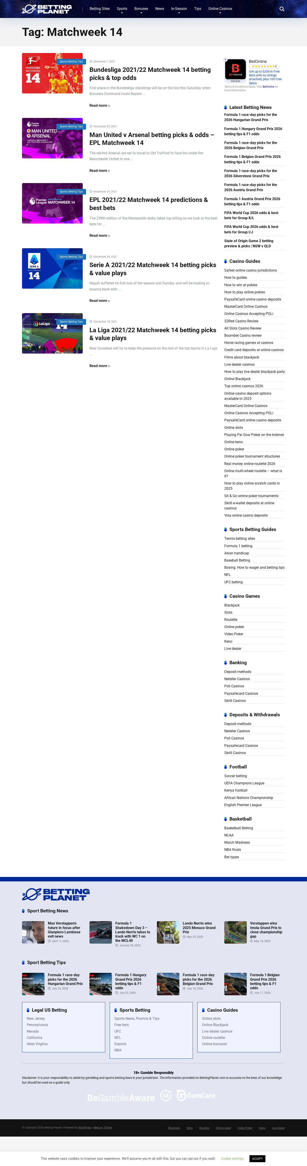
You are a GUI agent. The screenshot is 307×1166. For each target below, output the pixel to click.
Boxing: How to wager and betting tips (254, 567)
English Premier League (243, 805)
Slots (228, 612)
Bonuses (141, 9)
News (159, 9)
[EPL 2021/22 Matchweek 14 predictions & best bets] (52, 203)
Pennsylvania (37, 1025)
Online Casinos (220, 9)
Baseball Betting (237, 560)
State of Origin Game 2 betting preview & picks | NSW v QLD (248, 243)
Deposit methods (237, 672)
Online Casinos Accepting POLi (248, 314)
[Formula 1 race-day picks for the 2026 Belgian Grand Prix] (168, 994)
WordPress (84, 1127)
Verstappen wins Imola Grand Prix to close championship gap (266, 929)
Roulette (230, 619)
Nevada (33, 1031)
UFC (117, 1031)
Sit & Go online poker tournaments (251, 496)
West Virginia (37, 1044)
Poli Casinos (234, 686)
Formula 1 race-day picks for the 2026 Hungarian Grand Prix (250, 117)
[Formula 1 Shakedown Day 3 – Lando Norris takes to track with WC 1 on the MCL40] (100, 942)
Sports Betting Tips (71, 61)
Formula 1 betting (238, 546)
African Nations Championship (248, 798)
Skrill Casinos (235, 701)
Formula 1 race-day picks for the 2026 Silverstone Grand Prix (250, 173)
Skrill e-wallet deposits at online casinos (249, 505)
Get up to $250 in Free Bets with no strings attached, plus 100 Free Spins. (265, 77)
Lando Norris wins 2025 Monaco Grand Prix (199, 927)
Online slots (233, 427)
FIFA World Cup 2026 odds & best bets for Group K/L (251, 215)
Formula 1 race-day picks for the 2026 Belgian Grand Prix (250, 145)
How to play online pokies (244, 292)
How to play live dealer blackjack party (254, 371)
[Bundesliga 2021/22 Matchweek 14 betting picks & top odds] (52, 73)
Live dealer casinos (239, 364)
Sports (122, 9)
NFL (227, 575)
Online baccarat (214, 1044)
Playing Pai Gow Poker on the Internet (254, 435)
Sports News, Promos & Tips (136, 1018)
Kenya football (235, 790)
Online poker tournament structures (252, 456)
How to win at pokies (240, 285)
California (34, 1037)
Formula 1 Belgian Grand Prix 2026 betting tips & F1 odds (252, 159)
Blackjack (232, 605)
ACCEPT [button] (257, 1158)
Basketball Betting (238, 828)
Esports (120, 1044)
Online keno (233, 442)
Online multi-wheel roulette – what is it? (253, 473)
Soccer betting (235, 776)
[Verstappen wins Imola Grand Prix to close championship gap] (235, 942)
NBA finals (232, 849)
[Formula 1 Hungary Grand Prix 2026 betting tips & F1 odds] (100, 994)
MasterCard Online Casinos (245, 306)
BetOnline (268, 86)
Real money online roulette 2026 (249, 464)
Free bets (121, 1025)
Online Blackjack (237, 379)
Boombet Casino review (243, 335)
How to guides (235, 277)
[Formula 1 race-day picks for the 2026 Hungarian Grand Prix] (33, 994)
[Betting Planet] (47, 7)
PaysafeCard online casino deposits (252, 299)
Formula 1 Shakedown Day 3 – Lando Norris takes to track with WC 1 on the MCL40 (132, 932)
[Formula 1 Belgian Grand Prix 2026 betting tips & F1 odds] (235, 994)
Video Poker (233, 634)
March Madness (237, 842)
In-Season (179, 9)
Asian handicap (236, 553)
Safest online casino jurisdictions (250, 270)
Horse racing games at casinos (248, 343)
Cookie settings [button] (232, 1159)
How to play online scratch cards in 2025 (252, 486)
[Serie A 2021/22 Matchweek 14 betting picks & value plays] (52, 268)
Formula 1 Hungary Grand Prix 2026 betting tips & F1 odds (253, 131)
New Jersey (36, 1018)
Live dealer (232, 648)
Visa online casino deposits (246, 515)
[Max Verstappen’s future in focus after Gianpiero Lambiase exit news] (33, 942)
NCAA (229, 835)
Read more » (99, 105)
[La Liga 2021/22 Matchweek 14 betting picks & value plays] (52, 333)
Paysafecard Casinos (241, 693)
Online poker (234, 449)
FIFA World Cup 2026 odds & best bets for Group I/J (251, 229)
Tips (197, 9)
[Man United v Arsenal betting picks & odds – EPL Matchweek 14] (52, 138)
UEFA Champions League (244, 783)
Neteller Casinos (237, 679)
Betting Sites (100, 9)
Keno (228, 641)
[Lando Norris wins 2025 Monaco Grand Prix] (168, 942)
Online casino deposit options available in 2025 (247, 396)
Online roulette (213, 1037)
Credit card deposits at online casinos (254, 350)
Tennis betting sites (239, 538)
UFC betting (233, 582)
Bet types (231, 857)
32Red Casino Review (241, 321)
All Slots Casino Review (242, 328)
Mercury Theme (102, 1127)
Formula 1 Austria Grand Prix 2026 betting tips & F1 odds (252, 201)
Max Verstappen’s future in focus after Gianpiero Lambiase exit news (64, 929)
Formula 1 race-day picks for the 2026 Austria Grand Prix (250, 187)
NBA (117, 1050)
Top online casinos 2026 (243, 386)
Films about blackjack (241, 357)
